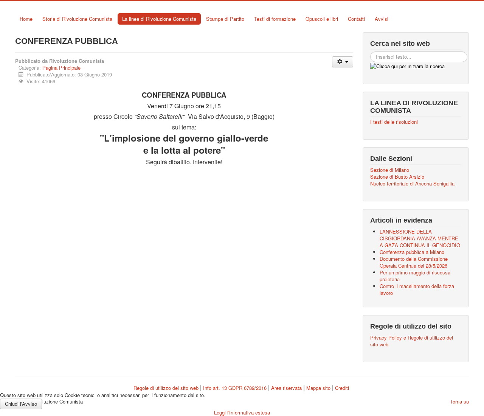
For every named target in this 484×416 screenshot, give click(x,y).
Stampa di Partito (225, 18)
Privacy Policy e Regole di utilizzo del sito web (411, 341)
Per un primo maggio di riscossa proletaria (415, 276)
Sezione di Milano (389, 170)
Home (26, 18)
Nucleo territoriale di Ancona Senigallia (412, 183)
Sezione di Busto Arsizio (397, 176)
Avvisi (381, 18)
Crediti (342, 387)
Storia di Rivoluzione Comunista (77, 18)
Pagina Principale (61, 67)
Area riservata (286, 387)
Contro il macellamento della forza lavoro (417, 289)
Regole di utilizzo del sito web (166, 387)
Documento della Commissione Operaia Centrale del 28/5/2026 (414, 262)
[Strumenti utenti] (342, 61)
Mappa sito (319, 387)
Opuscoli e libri (322, 18)
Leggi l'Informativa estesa (242, 412)
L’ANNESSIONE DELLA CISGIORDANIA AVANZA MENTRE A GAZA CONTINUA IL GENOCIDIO (420, 238)
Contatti (356, 18)
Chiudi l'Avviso (21, 403)
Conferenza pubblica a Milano (412, 252)
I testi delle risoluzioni (394, 121)
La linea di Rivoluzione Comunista (159, 18)
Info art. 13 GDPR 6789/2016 (235, 387)
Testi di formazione (275, 18)
